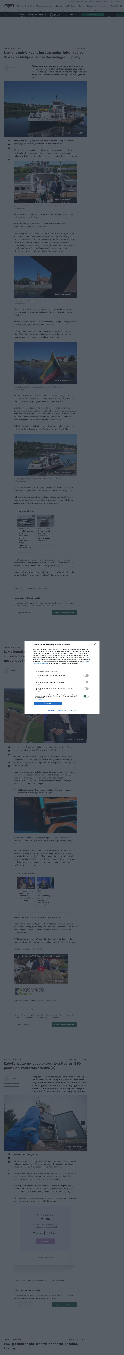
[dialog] (62, 677)
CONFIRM (48, 703)
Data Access (62, 710)
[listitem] (62, 671)
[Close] (95, 645)
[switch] (86, 675)
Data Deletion (51, 710)
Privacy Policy (73, 710)
